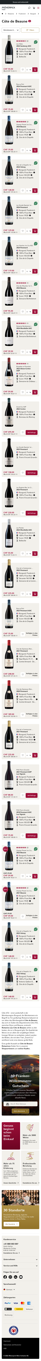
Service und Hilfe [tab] (10, 1266)
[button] (29, 8)
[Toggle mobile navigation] (38, 7)
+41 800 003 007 (10, 1244)
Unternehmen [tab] (9, 1259)
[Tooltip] (34, 51)
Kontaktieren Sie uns (10, 1253)
